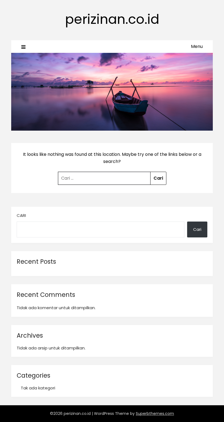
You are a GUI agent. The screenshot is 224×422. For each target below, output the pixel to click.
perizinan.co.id (112, 19)
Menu (197, 46)
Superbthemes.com (155, 413)
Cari (21, 215)
